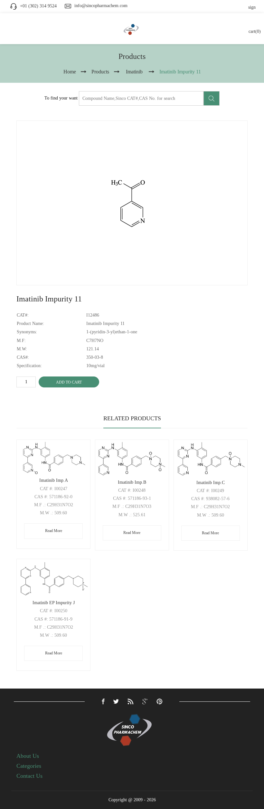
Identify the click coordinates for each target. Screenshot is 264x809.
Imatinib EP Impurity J (54, 602)
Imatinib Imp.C (210, 482)
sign (252, 7)
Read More (53, 530)
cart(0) (255, 31)
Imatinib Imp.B (132, 482)
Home (69, 71)
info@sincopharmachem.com (100, 5)
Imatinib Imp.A (53, 480)
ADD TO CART (69, 382)
